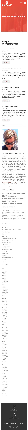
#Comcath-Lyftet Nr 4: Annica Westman (11, 49)
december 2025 (4, 280)
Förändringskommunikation (9, 238)
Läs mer (6, 62)
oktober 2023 (4, 306)
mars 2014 (4, 389)
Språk (3, 262)
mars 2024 (4, 298)
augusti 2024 (4, 293)
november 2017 (5, 353)
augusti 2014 (4, 387)
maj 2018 (3, 346)
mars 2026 (4, 275)
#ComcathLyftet (6, 227)
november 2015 (5, 382)
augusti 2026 (4, 272)
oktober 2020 (4, 332)
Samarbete (4, 261)
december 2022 (4, 309)
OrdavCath (4, 255)
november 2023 (5, 304)
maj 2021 (3, 321)
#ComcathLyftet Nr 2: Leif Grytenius (10, 87)
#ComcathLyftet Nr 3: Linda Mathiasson (11, 68)
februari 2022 (4, 310)
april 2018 (4, 347)
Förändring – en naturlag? (9, 201)
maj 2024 (3, 295)
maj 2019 (3, 341)
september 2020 (5, 333)
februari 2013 (4, 395)
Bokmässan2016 (5, 233)
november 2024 (5, 289)
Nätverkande (5, 251)
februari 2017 (4, 367)
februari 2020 (4, 338)
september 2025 (5, 281)
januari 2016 (4, 379)
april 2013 (4, 392)
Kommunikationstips (7, 246)
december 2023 (4, 303)
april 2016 (4, 375)
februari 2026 (4, 276)
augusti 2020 (4, 335)
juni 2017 (3, 361)
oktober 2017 (4, 355)
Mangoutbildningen (6, 182)
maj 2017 (3, 363)
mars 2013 (4, 393)
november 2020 (5, 330)
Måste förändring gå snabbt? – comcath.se (10, 218)
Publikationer (5, 259)
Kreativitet (4, 248)
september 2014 (5, 386)
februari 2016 (4, 378)
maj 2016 (3, 373)
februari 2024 (4, 300)
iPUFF (15, 182)
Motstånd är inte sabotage (9, 196)
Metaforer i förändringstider (17, 215)
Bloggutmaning (6, 231)
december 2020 (4, 329)
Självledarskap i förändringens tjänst (12, 203)
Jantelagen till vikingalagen (16, 210)
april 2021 (4, 323)
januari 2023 (4, 307)
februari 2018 (4, 350)
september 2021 (5, 316)
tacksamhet (5, 264)
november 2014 (5, 384)
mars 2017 (4, 366)
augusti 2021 (4, 318)
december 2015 (4, 381)
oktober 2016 (4, 369)
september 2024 (5, 292)
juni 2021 (3, 319)
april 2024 (4, 296)
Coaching (4, 234)
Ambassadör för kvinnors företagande (11, 229)
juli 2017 (3, 359)
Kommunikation (6, 244)
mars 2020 (4, 336)
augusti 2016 (4, 372)
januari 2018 (4, 352)
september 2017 (5, 356)
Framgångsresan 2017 (7, 242)
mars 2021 (4, 324)
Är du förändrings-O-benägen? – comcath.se (10, 212)
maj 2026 (3, 273)
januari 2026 (4, 278)
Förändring (5, 236)
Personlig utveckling (7, 257)
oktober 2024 (4, 290)
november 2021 (5, 313)
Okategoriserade (6, 253)
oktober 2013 (4, 390)
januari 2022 (4, 312)
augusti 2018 (4, 344)
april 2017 (4, 364)
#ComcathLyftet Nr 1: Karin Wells (10, 106)
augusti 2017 (4, 358)
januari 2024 (4, 301)
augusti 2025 (4, 283)
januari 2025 (4, 286)
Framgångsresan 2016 (7, 240)
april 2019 (4, 342)
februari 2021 (4, 326)
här (11, 186)
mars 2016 (4, 376)
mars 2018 (4, 349)
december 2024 (4, 287)
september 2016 (5, 370)
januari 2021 (4, 327)
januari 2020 (4, 339)
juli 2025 (3, 284)
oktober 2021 (4, 315)
